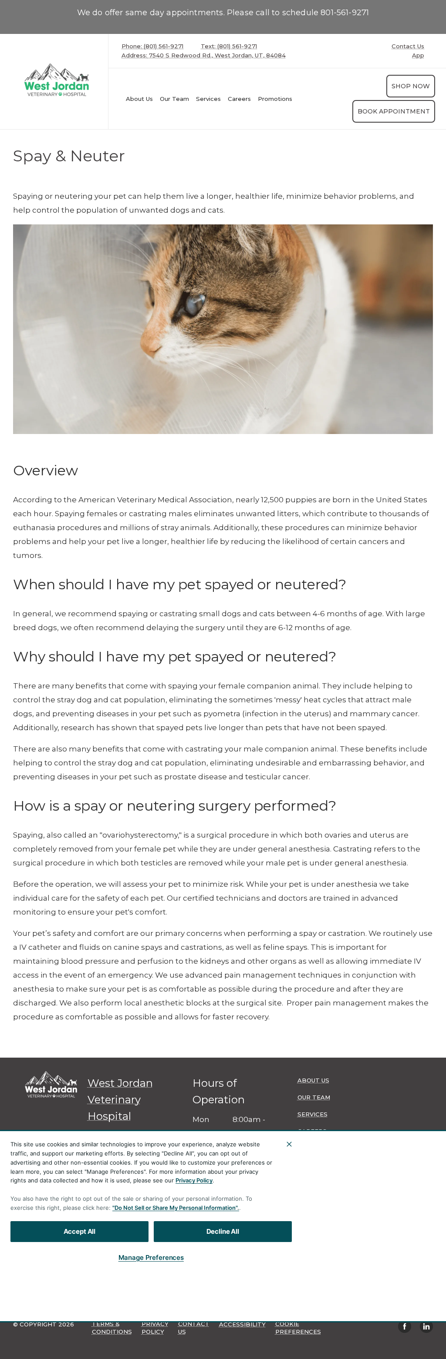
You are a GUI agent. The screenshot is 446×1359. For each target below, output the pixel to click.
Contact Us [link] (408, 46)
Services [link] (208, 98)
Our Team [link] (174, 98)
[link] (56, 79)
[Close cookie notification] (289, 1144)
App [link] (418, 55)
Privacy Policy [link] (155, 1327)
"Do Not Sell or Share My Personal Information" (174, 1207)
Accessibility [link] (242, 1324)
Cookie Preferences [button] (298, 1327)
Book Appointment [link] (394, 111)
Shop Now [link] (411, 86)
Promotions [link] (275, 98)
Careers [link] (239, 98)
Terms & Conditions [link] (112, 1327)
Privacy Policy (194, 1180)
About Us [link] (139, 98)
